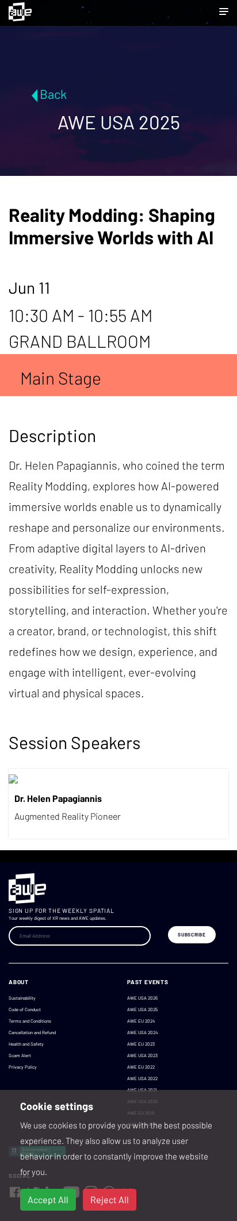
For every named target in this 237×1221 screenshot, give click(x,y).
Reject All (109, 1199)
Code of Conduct (25, 1009)
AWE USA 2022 (142, 1078)
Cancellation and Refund (32, 1032)
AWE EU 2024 (141, 1021)
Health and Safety (26, 1044)
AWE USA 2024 (142, 1032)
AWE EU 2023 (141, 1044)
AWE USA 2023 (142, 1055)
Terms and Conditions (30, 1021)
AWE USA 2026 (142, 998)
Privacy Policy (23, 1067)
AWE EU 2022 (141, 1067)
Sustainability (22, 998)
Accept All (48, 1199)
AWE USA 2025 (142, 1009)
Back (53, 93)
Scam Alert (20, 1055)
